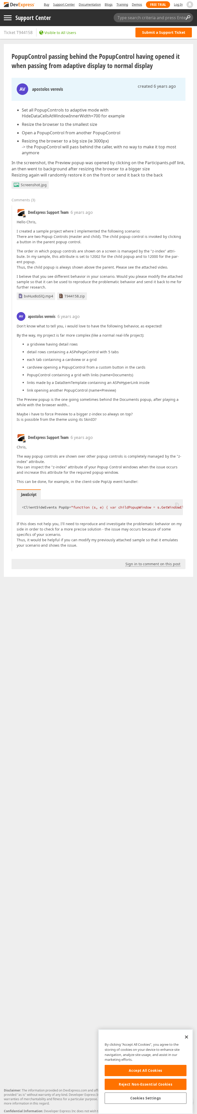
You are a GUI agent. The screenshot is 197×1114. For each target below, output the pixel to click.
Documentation (90, 4)
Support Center (64, 4)
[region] (145, 1071)
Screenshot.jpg (34, 184)
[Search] (187, 17)
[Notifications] (189, 4)
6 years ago (82, 212)
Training (122, 4)
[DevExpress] (19, 5)
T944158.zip (74, 296)
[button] (177, 504)
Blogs (109, 4)
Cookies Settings (145, 1098)
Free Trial (158, 4)
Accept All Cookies (145, 1070)
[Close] (186, 1037)
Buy (46, 4)
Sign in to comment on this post (152, 563)
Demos (137, 4)
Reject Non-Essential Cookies (145, 1084)
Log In (178, 4)
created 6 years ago (157, 86)
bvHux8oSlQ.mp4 (38, 296)
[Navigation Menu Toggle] (7, 18)
